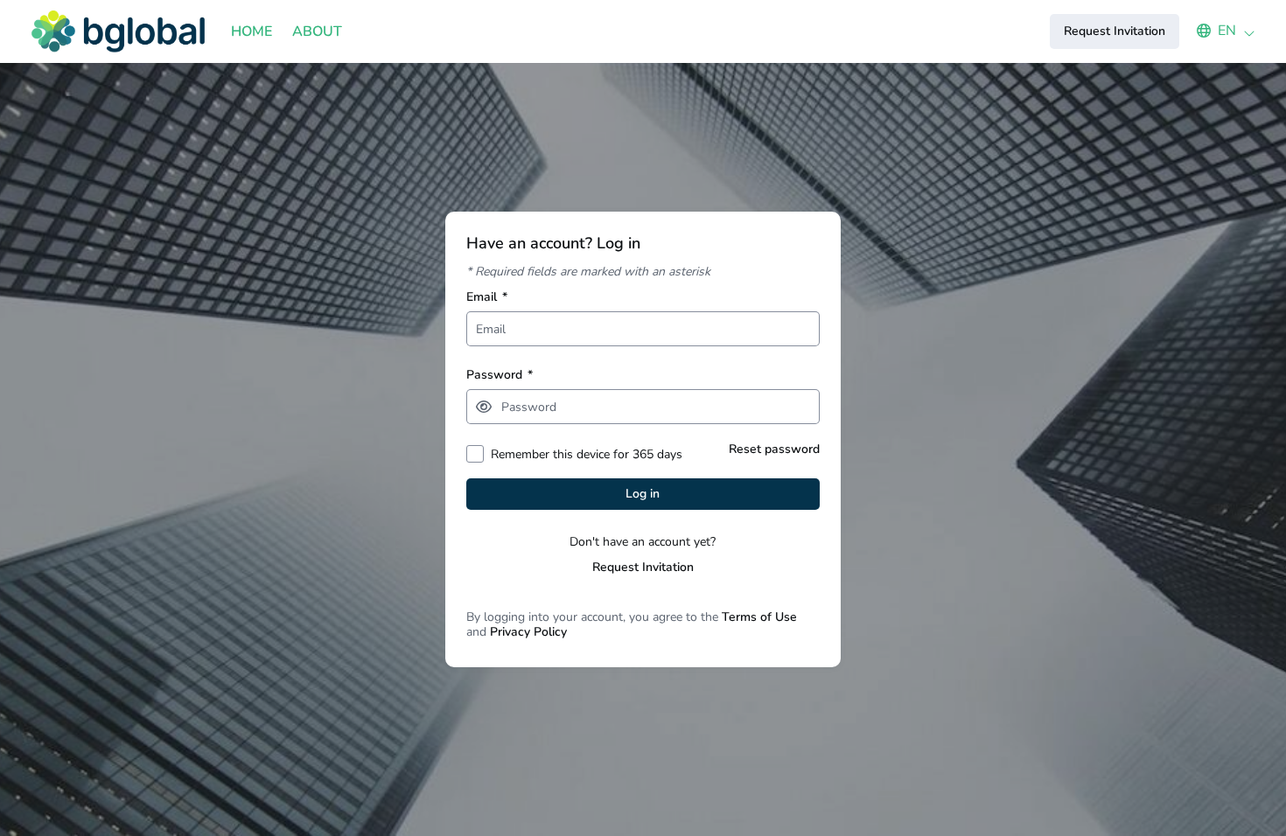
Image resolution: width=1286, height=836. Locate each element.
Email (486, 296)
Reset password (774, 449)
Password (499, 374)
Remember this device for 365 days (586, 454)
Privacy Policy (528, 632)
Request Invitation (643, 567)
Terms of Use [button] (759, 617)
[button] (1217, 30)
